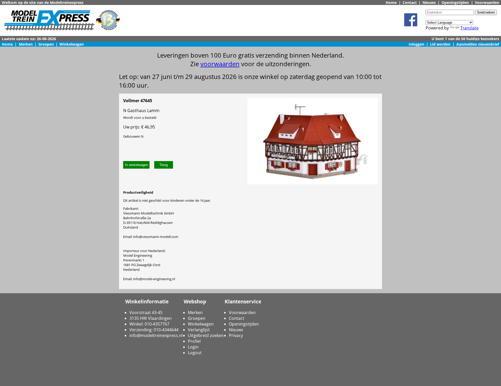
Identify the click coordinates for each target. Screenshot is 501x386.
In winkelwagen (136, 165)
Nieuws (429, 2)
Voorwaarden (487, 2)
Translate (469, 28)
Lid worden (440, 44)
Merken (26, 44)
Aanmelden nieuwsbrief (477, 44)
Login (193, 347)
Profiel (194, 341)
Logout (195, 353)
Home (391, 2)
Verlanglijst (199, 330)
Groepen (46, 44)
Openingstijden (455, 2)
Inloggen (416, 44)
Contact (410, 2)
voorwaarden (220, 63)
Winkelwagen (71, 44)
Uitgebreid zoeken (206, 335)
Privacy (236, 335)
